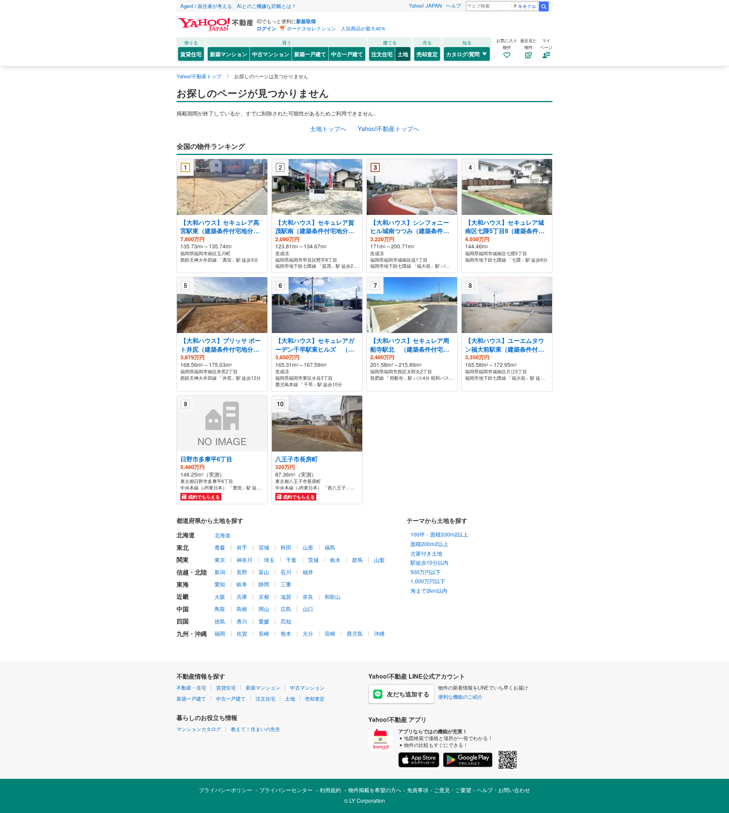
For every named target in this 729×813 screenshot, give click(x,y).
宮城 (264, 547)
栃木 (335, 560)
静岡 (264, 584)
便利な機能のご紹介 (460, 696)
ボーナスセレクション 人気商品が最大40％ (336, 28)
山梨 (379, 560)
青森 (220, 547)
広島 (286, 609)
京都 (264, 596)
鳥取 (220, 609)
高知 (286, 621)
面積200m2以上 (429, 544)
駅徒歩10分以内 (429, 562)
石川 (286, 572)
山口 (308, 609)
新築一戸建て (310, 54)
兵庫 (242, 596)
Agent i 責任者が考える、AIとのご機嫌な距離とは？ (238, 5)
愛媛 (264, 621)
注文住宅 (382, 54)
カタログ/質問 (463, 54)
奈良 (308, 596)
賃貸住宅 (191, 54)
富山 (264, 572)
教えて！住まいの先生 (255, 728)
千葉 (291, 560)
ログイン (266, 28)
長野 (242, 572)
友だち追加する (408, 694)
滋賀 (286, 596)
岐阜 (242, 584)
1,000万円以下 (427, 581)
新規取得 (306, 21)
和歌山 (333, 596)
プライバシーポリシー (225, 790)
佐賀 (242, 633)
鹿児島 (355, 633)
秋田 (286, 547)
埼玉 (269, 560)
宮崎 (330, 633)
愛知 (220, 584)
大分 (308, 633)
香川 (242, 621)
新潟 (220, 572)
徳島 (220, 621)
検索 (544, 6)
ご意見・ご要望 (452, 790)
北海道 (222, 535)
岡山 (264, 609)
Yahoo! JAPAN (425, 5)
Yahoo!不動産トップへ (388, 128)
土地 (403, 54)
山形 (308, 547)
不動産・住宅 (191, 687)
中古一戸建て (347, 54)
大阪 (220, 596)
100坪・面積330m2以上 (439, 534)
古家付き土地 (426, 553)
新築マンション (228, 54)
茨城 (313, 560)
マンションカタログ (199, 728)
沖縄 (379, 633)
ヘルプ (453, 5)
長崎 (264, 633)
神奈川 (244, 560)
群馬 (357, 560)
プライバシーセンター (285, 790)
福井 (308, 572)
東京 (220, 560)
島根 (242, 609)
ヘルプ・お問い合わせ (503, 790)
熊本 (286, 633)
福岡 (220, 633)
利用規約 (330, 790)
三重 (286, 584)
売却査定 (427, 54)
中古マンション (270, 54)
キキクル (527, 6)
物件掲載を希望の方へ (374, 790)
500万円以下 (425, 572)
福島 (330, 547)
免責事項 (417, 790)
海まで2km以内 (428, 590)
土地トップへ (328, 128)
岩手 (242, 547)
